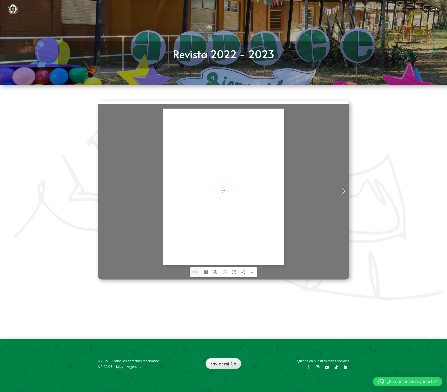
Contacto (432, 9)
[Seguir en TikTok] (336, 367)
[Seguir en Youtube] (327, 367)
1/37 (196, 272)
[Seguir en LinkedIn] (345, 367)
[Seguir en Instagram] (317, 367)
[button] (407, 381)
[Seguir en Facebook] (308, 367)
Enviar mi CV (223, 363)
